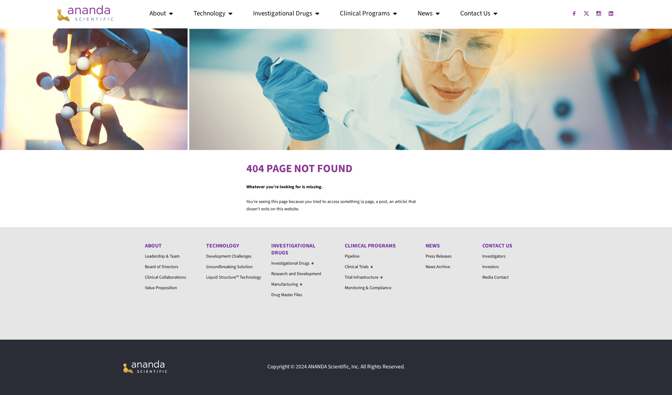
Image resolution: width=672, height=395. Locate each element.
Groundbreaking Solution (229, 267)
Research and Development (296, 274)
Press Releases (438, 256)
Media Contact (495, 277)
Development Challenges (228, 256)
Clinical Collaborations (165, 277)
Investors (490, 267)
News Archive (438, 267)
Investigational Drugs (282, 13)
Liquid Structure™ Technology (233, 277)
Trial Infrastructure (361, 277)
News (425, 13)
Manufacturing (284, 284)
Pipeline (352, 256)
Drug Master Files (286, 295)
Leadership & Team (162, 256)
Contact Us (475, 13)
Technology (209, 13)
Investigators (493, 256)
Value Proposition (161, 288)
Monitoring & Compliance (368, 288)
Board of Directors (161, 267)
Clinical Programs (365, 13)
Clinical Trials (357, 267)
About (157, 13)
